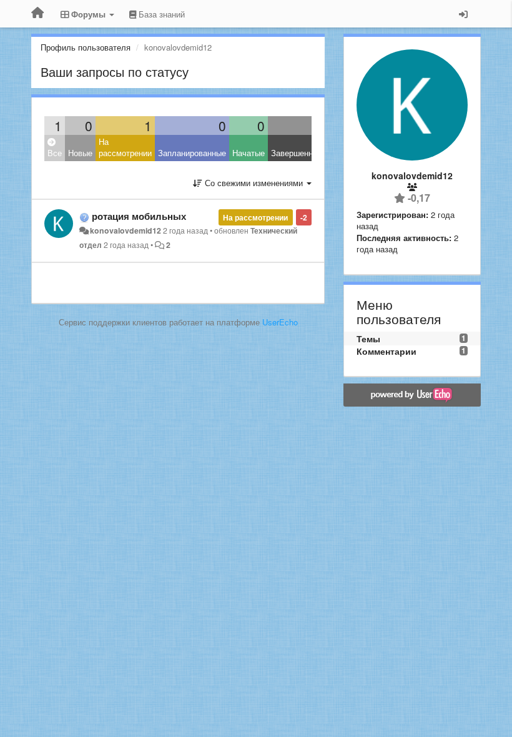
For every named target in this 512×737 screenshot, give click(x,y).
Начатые (248, 153)
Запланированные (192, 153)
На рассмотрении (125, 147)
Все (54, 153)
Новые (80, 153)
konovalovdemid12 (125, 230)
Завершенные (297, 153)
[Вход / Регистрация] (463, 13)
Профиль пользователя (85, 47)
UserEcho (280, 322)
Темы (368, 338)
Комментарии (386, 351)
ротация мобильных (139, 216)
